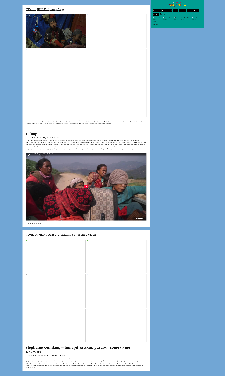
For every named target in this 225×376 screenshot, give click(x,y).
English (154, 21)
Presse (196, 11)
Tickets (164, 11)
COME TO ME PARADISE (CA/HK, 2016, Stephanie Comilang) (61, 234)
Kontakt (155, 14)
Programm (156, 11)
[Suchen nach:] (165, 14)
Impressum (155, 23)
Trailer (175, 11)
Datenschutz (155, 24)
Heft (170, 11)
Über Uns (182, 11)
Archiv (190, 11)
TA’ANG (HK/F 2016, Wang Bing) (45, 9)
